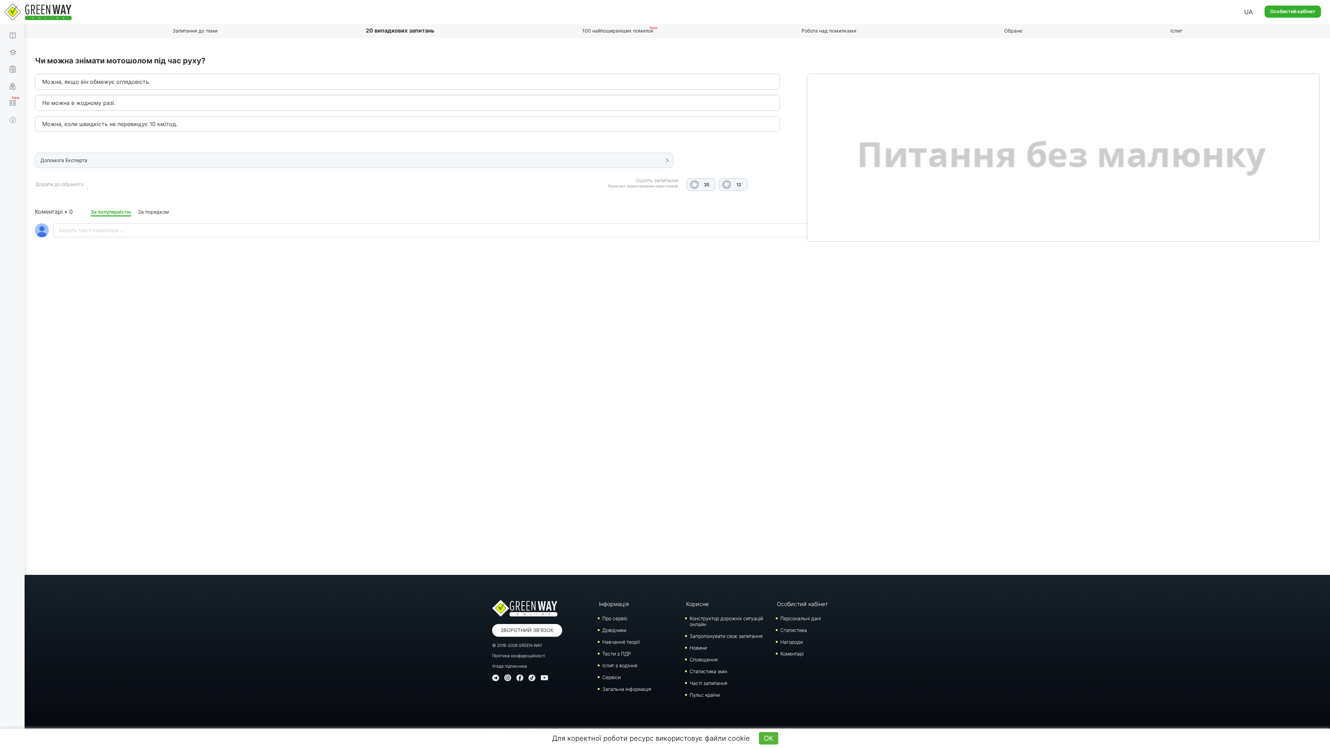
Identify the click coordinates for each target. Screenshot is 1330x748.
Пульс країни (705, 695)
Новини (698, 648)
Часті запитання (708, 683)
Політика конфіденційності (518, 655)
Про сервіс (615, 618)
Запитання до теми (195, 31)
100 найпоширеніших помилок (618, 31)
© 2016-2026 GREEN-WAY (517, 645)
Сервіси (611, 677)
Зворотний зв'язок (526, 630)
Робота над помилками (828, 31)
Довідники (614, 630)
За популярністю (111, 212)
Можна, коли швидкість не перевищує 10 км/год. (109, 124)
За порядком (153, 212)
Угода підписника (509, 666)
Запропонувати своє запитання (726, 636)
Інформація (614, 603)
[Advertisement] (677, 342)
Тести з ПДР (616, 654)
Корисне (697, 603)
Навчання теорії (621, 642)
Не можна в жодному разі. (78, 102)
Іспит (1176, 31)
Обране (1013, 31)
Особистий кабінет (1292, 11)
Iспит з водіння (619, 665)
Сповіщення (704, 659)
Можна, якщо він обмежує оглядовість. (96, 81)
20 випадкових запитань (400, 30)
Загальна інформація (626, 689)
